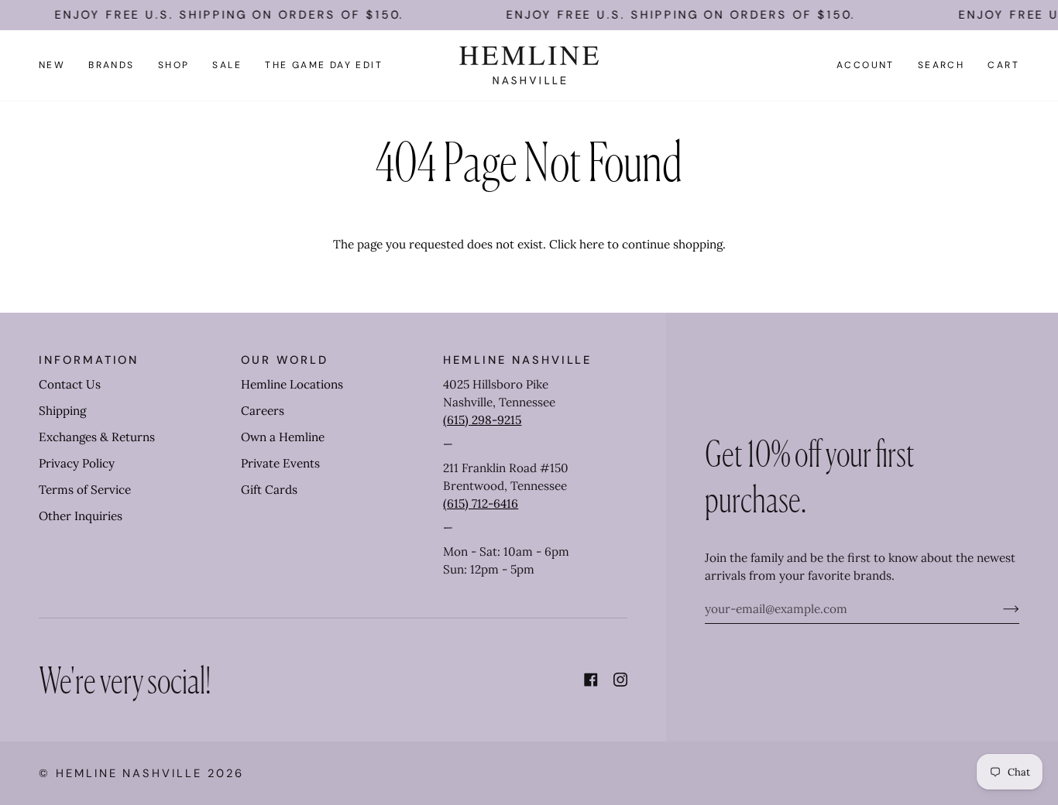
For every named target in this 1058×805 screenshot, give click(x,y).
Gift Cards (269, 489)
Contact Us (70, 384)
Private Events (280, 463)
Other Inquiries (80, 516)
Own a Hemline (283, 437)
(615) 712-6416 (480, 503)
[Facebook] (591, 680)
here (591, 244)
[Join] (998, 609)
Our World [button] (284, 360)
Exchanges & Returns (97, 437)
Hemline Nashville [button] (517, 360)
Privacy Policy (77, 463)
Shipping (62, 410)
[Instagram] (620, 680)
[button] (111, 65)
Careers (262, 410)
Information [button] (89, 360)
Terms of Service (85, 489)
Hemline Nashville (129, 773)
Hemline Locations (292, 384)
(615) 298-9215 (482, 420)
